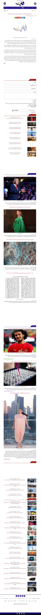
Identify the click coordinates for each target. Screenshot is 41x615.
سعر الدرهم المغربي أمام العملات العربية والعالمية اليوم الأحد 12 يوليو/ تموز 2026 (15, 588)
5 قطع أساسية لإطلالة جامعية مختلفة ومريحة (15, 128)
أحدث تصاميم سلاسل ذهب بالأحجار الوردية (15, 143)
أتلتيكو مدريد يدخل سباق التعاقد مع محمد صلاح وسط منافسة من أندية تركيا (15, 522)
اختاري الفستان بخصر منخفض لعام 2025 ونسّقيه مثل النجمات (15, 118)
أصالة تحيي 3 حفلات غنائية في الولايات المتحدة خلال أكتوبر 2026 (19, 207)
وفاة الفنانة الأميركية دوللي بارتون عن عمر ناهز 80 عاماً (18, 7)
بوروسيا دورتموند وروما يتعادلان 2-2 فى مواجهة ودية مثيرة (15, 512)
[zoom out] (7, 10)
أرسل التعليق (33, 112)
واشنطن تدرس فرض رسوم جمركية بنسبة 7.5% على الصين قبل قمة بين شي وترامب (20, 176)
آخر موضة (33, 10)
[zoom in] (4, 10)
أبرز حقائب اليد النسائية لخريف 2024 (15, 138)
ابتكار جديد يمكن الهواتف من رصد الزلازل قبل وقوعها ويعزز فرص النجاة (14, 558)
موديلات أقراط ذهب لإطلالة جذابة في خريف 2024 (15, 148)
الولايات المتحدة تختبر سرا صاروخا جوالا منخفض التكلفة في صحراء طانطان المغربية (15, 573)
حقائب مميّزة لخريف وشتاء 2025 (14, 153)
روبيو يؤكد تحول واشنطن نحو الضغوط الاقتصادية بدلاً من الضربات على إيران (15, 479)
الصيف (24, 40)
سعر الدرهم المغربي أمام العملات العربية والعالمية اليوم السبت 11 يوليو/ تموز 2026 (15, 568)
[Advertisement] (20, 72)
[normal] (5, 10)
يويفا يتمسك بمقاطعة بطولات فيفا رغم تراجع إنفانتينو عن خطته (14, 517)
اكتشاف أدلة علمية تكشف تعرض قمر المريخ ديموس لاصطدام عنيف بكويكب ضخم (19, 239)
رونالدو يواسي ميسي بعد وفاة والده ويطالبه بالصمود (15, 507)
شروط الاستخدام (34, 102)
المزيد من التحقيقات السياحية (8, 358)
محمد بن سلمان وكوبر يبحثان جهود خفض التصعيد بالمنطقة (15, 532)
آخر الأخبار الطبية (6, 459)
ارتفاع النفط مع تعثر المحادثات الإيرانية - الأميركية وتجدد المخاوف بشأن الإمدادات (15, 578)
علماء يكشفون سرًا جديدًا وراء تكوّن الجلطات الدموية (19, 361)
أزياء (35, 10)
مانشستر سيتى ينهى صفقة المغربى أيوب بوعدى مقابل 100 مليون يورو (19, 328)
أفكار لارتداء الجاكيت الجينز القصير (14, 133)
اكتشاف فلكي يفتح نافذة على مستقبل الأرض (15, 553)
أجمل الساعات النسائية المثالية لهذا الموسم (15, 123)
